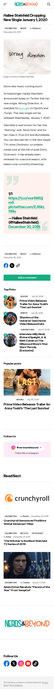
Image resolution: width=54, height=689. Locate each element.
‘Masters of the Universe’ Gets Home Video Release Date (33, 321)
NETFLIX (24, 533)
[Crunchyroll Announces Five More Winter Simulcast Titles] (27, 499)
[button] (5, 4)
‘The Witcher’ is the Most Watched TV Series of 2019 (25, 542)
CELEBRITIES (11, 28)
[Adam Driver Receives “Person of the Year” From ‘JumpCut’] (27, 565)
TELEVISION (37, 533)
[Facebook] (7, 663)
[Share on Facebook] (6, 265)
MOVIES (24, 296)
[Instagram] (21, 663)
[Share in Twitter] (12, 265)
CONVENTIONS (27, 330)
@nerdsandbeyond (28, 447)
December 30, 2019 (24, 227)
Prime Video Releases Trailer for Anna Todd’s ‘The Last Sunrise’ (34, 304)
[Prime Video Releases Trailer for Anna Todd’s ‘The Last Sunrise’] (10, 302)
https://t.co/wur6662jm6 (25, 200)
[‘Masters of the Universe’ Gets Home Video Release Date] (10, 318)
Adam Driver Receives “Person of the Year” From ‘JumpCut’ (27, 589)
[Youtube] (28, 663)
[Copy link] (18, 265)
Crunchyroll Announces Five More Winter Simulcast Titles (25, 522)
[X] (14, 663)
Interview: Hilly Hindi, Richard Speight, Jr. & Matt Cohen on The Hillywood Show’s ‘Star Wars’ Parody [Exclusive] (34, 342)
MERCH (24, 313)
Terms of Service (15, 685)
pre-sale (24, 108)
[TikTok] (35, 663)
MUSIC (23, 28)
